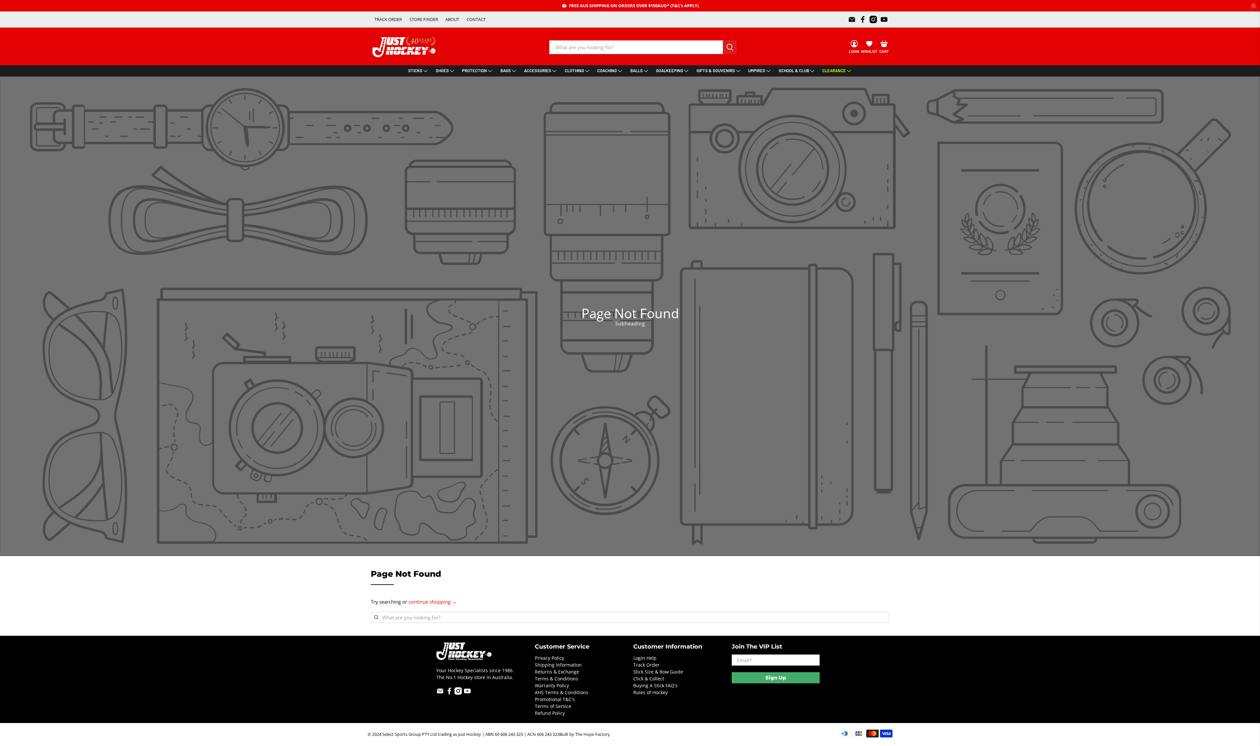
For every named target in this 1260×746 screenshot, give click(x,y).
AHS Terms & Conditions (561, 692)
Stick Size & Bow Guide (658, 672)
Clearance (834, 70)
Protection (474, 70)
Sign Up (776, 677)
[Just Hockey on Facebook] (863, 19)
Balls (636, 70)
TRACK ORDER (388, 19)
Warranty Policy (552, 685)
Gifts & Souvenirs (716, 70)
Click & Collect (648, 678)
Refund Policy (550, 713)
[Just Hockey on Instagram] (873, 19)
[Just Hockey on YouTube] (884, 19)
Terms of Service (553, 706)
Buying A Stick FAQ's (655, 685)
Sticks (415, 70)
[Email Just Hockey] (852, 19)
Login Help (645, 658)
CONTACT (476, 19)
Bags (505, 70)
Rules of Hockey (650, 692)
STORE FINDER (424, 19)
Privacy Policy (549, 658)
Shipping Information (558, 665)
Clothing (574, 70)
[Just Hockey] (404, 47)
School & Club (794, 70)
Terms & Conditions (556, 678)
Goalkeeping (669, 70)
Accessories (537, 70)
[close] (1253, 6)
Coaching (607, 70)
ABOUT (452, 19)
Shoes (442, 70)
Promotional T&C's (555, 699)
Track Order (646, 665)
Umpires (756, 70)
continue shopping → (433, 601)
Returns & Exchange (557, 672)
